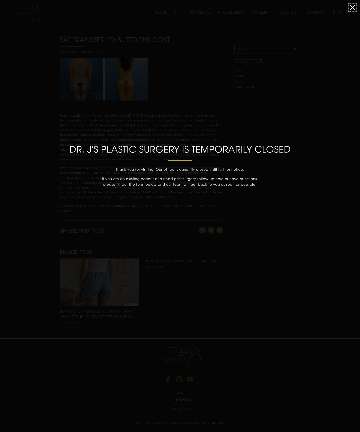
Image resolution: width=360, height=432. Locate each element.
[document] (180, 216)
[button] (352, 7)
